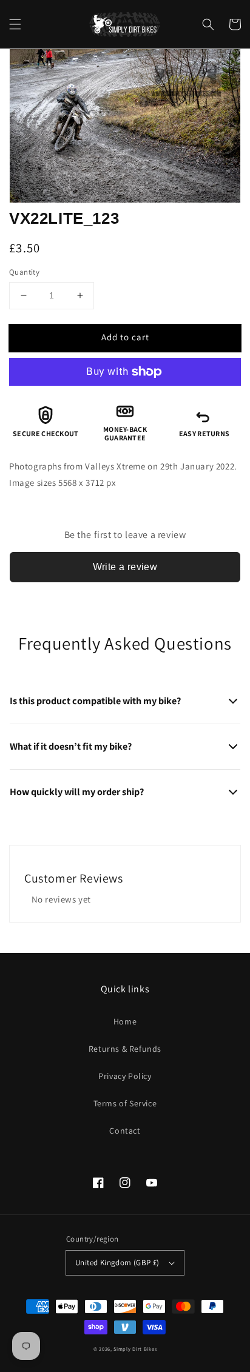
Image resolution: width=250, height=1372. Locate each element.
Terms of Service (125, 1103)
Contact (124, 1130)
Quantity (24, 272)
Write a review (125, 567)
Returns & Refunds (125, 1048)
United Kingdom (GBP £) (117, 1262)
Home (125, 1021)
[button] (15, 24)
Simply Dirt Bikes (135, 1348)
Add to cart (125, 337)
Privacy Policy (124, 1076)
